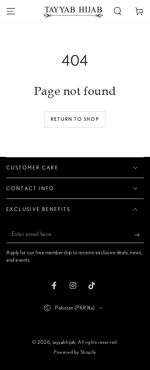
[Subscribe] (139, 235)
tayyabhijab (64, 342)
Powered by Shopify (75, 352)
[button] (117, 11)
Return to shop (75, 119)
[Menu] (11, 11)
